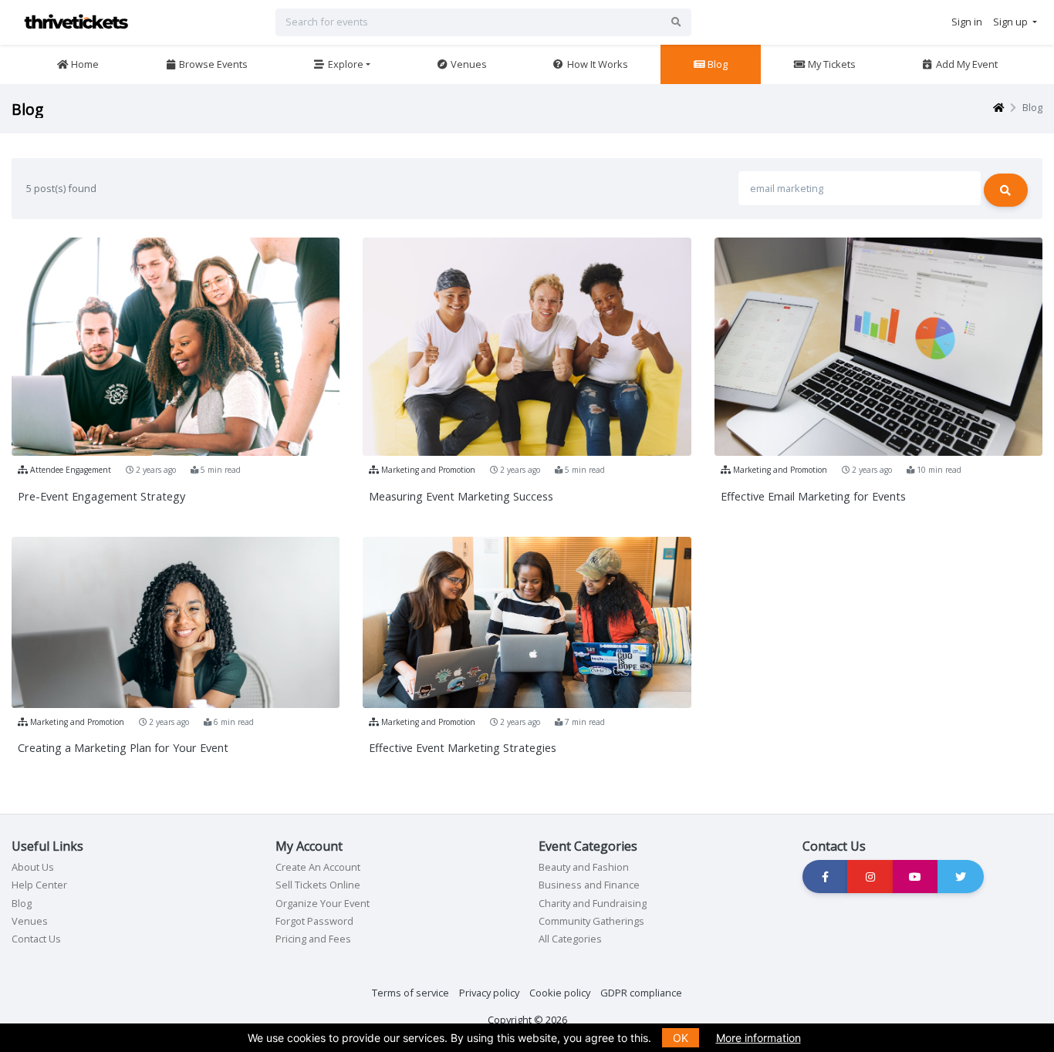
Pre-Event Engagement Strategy (101, 496)
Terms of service (410, 993)
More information (758, 1037)
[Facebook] (825, 876)
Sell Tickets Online (317, 885)
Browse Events (212, 64)
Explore (344, 64)
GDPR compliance (641, 993)
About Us (33, 867)
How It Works (596, 64)
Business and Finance (589, 885)
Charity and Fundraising (593, 903)
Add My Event (966, 64)
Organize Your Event (322, 903)
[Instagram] (870, 876)
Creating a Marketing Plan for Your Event (123, 747)
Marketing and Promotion (427, 469)
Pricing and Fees (313, 939)
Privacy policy (489, 993)
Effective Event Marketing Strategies (462, 747)
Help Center (39, 885)
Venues (467, 64)
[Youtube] (916, 876)
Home (84, 64)
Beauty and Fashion (584, 867)
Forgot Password (314, 921)
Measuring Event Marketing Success (461, 496)
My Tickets (831, 64)
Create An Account (317, 867)
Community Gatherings (591, 921)
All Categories (570, 939)
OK (680, 1037)
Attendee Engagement (69, 469)
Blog (716, 64)
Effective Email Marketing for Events (813, 496)
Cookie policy (559, 993)
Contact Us (36, 939)
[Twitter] (960, 876)
